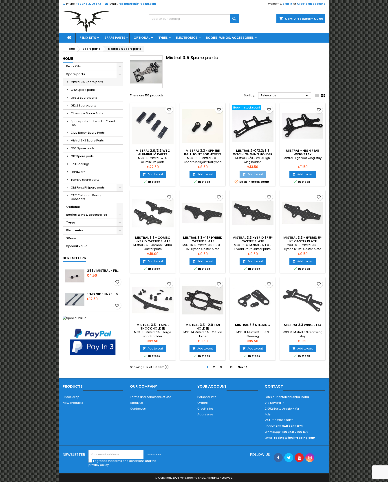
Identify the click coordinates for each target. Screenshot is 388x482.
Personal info (206, 397)
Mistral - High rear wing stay (302, 152)
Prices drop (71, 397)
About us (136, 403)
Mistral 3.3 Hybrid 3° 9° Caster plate (252, 239)
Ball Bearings (80, 164)
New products (73, 403)
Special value (76, 246)
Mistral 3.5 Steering (252, 325)
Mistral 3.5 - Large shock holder (153, 327)
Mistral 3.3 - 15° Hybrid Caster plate (203, 239)
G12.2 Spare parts (83, 105)
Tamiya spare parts (85, 180)
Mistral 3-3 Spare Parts (87, 140)
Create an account (311, 4)
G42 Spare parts (83, 90)
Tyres (163, 37)
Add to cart (153, 174)
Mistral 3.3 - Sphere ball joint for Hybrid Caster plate (202, 154)
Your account (212, 386)
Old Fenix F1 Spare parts (88, 187)
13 (231, 367)
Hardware (78, 172)
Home (68, 58)
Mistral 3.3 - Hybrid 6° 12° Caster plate (302, 239)
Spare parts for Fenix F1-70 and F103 (93, 123)
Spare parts (114, 37)
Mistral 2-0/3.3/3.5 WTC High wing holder (252, 152)
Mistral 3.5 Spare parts (87, 82)
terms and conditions (128, 461)
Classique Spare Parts (87, 113)
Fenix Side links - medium (104, 294)
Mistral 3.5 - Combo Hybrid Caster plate (152, 239)
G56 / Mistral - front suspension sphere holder (104, 270)
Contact (274, 386)
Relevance (285, 95)
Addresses (205, 414)
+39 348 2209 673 (88, 4)
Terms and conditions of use (150, 397)
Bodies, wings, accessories (230, 37)
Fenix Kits (88, 37)
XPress (71, 238)
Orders (202, 403)
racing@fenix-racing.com (137, 4)
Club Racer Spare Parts (88, 132)
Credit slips (205, 408)
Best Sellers (74, 258)
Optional (142, 37)
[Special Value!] (75, 318)
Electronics (187, 37)
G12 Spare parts (82, 156)
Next (243, 367)
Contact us (138, 408)
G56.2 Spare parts (84, 98)
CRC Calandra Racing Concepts (86, 197)
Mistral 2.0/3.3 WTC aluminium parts (153, 152)
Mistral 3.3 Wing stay (303, 325)
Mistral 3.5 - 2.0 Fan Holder (202, 327)
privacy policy (98, 465)
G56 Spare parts (83, 148)
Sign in (287, 4)
